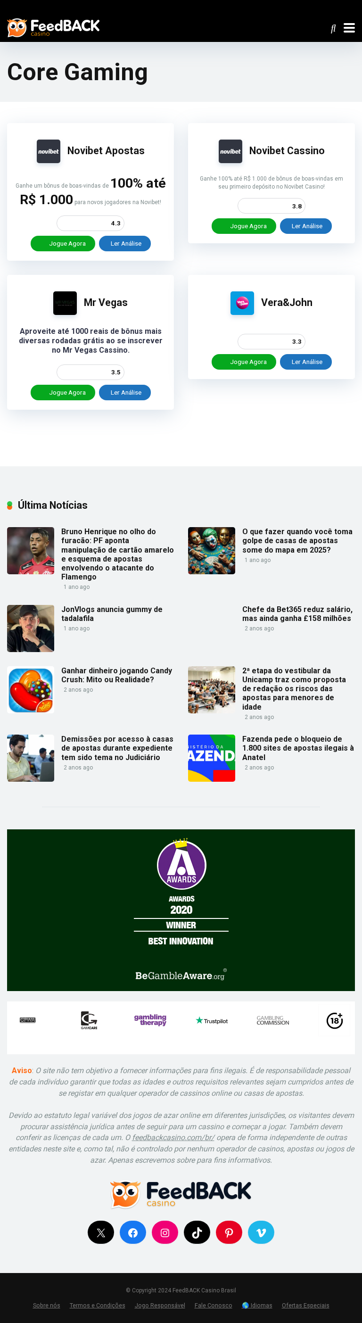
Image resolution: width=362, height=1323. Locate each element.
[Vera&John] (242, 312)
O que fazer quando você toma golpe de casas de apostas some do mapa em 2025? (297, 540)
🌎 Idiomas (257, 1305)
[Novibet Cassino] (230, 160)
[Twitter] (326, 7)
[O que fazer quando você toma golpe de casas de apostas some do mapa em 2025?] (211, 571)
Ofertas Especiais (305, 1305)
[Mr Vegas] (65, 312)
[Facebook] (313, 7)
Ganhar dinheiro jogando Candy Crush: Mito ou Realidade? (116, 675)
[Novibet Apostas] (48, 160)
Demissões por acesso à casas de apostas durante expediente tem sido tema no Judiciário (117, 748)
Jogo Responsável (160, 1305)
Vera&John (287, 302)
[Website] (353, 7)
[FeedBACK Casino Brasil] (53, 26)
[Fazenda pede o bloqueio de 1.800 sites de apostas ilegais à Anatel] (211, 779)
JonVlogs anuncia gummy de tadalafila (112, 614)
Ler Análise (126, 243)
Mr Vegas (106, 302)
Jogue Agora (67, 243)
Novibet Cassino (287, 151)
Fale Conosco (213, 1305)
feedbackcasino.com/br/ (173, 1137)
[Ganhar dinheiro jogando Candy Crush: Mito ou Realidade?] (30, 710)
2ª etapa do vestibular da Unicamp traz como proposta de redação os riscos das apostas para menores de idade (294, 688)
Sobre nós (46, 1305)
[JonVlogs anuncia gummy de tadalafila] (30, 649)
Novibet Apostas (106, 151)
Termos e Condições (97, 1305)
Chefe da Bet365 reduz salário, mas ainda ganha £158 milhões (297, 614)
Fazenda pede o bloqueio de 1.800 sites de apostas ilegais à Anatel (298, 748)
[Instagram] (339, 7)
